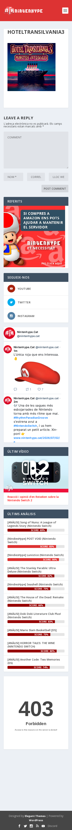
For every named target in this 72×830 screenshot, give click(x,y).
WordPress (36, 820)
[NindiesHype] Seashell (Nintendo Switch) (35, 584)
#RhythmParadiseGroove (31, 417)
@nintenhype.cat (28, 336)
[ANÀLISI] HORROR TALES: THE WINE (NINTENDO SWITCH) (31, 644)
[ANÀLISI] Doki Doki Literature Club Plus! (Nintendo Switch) (34, 615)
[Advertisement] (36, 781)
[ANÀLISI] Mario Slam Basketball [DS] (32, 630)
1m (16, 350)
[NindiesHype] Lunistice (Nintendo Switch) (35, 555)
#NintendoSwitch (25, 425)
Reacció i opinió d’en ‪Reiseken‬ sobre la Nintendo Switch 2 (33, 498)
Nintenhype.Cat (27, 332)
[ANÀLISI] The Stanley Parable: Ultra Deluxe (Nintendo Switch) (31, 569)
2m (16, 401)
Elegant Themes (35, 816)
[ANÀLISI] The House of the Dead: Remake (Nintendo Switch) (35, 599)
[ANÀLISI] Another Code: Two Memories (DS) (33, 661)
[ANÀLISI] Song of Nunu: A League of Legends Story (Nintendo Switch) (31, 524)
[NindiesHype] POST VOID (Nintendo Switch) (31, 540)
